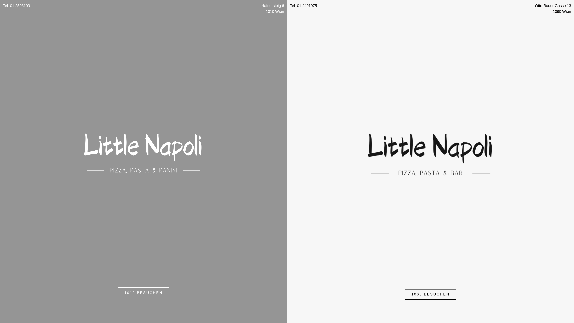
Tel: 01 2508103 (16, 5)
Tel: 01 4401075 (303, 5)
